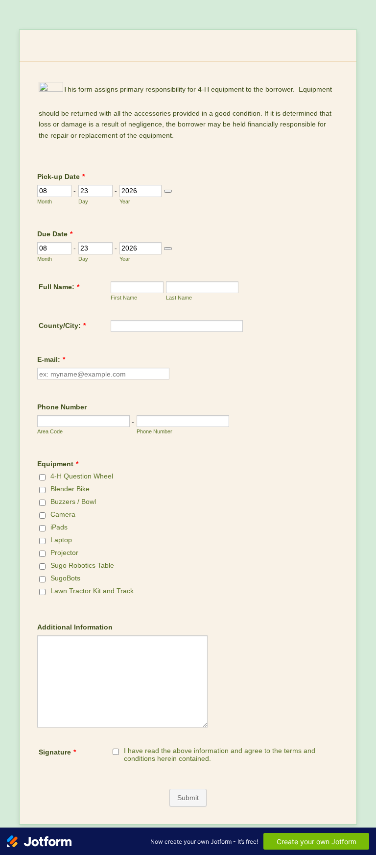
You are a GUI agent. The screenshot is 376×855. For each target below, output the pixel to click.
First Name (124, 298)
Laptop (61, 540)
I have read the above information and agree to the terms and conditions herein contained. (219, 754)
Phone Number (62, 407)
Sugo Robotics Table (82, 565)
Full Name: (59, 287)
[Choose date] (168, 191)
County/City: (62, 325)
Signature (57, 752)
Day (83, 201)
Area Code (50, 431)
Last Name (179, 298)
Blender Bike (70, 489)
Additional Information (75, 627)
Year (124, 201)
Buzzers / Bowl (73, 501)
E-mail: (51, 359)
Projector (64, 552)
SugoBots (65, 578)
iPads (59, 527)
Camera (62, 514)
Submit (188, 798)
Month (44, 201)
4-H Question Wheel (81, 476)
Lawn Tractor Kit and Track (92, 591)
